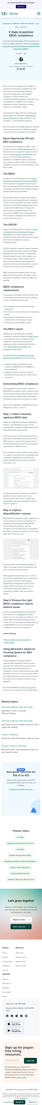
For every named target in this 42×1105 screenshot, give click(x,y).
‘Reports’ (22, 614)
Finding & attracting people (20, 867)
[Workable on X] (21, 1017)
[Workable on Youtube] (16, 1017)
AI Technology (7, 961)
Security (5, 970)
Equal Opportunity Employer (21, 154)
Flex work (20, 849)
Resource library (21, 957)
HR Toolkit (5, 746)
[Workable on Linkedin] (7, 1017)
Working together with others (20, 855)
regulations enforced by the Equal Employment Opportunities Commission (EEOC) (21, 46)
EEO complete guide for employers (18, 640)
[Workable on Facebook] (12, 1017)
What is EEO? (10, 643)
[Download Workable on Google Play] (14, 1030)
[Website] (24, 69)
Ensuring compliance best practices (21, 879)
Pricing (4, 953)
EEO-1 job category (20, 347)
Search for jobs (21, 966)
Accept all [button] (19, 1102)
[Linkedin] (17, 69)
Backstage (5, 988)
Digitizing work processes (20, 873)
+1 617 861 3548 (19, 1004)
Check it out (21, 6)
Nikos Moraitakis (21, 63)
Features (5, 957)
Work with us (6, 983)
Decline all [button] (32, 1102)
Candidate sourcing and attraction (20, 843)
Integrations (6, 966)
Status (4, 996)
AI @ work (20, 837)
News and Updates (27, 23)
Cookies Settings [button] (8, 1102)
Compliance (14, 735)
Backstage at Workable (11, 23)
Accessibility (6, 992)
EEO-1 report (33, 336)
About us (5, 979)
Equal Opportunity (25, 149)
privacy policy (21, 1077)
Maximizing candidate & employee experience (20, 861)
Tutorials (5, 735)
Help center (20, 953)
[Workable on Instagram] (26, 1017)
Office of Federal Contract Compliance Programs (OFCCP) (20, 232)
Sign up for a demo (29, 687)
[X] (20, 69)
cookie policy (23, 1098)
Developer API (20, 961)
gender (10, 347)
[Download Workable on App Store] (14, 1024)
